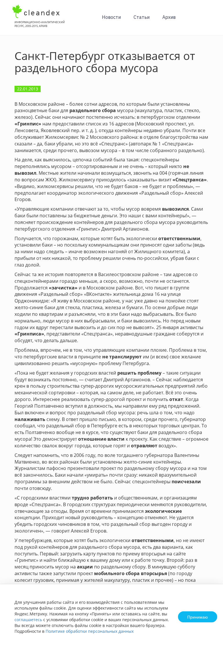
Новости (111, 17)
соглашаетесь (28, 619)
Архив (169, 17)
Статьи (142, 17)
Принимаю (197, 617)
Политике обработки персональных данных (90, 631)
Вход (209, 20)
